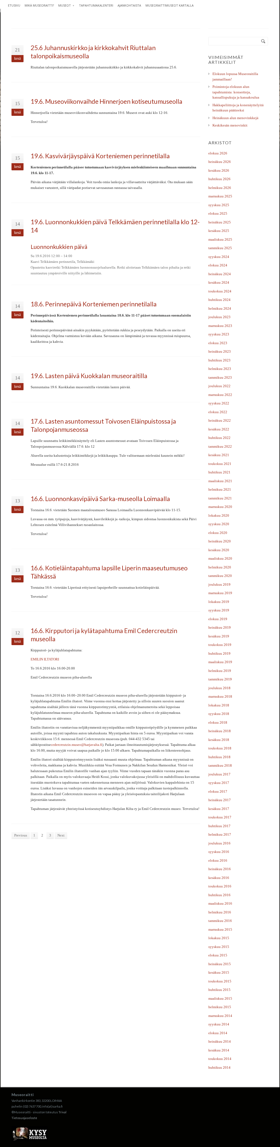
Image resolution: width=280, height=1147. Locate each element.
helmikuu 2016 (219, 912)
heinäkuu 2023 (219, 351)
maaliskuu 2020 (220, 558)
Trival (62, 1112)
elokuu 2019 (217, 619)
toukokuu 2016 (219, 886)
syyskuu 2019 (218, 610)
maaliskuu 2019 (220, 662)
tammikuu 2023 (220, 377)
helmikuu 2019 (219, 671)
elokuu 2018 (217, 722)
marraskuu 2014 (220, 1016)
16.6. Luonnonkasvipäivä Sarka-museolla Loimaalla (100, 498)
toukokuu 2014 (219, 1059)
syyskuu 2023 (218, 334)
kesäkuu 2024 (218, 282)
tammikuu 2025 (220, 248)
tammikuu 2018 (220, 765)
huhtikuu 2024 (219, 300)
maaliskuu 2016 (220, 903)
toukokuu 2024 (219, 291)
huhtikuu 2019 (219, 653)
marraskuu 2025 (220, 196)
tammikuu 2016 (220, 921)
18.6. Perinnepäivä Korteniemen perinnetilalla (94, 304)
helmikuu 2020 (219, 567)
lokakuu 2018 (218, 705)
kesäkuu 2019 (218, 636)
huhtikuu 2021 (219, 472)
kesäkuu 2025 (218, 231)
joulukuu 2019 (219, 584)
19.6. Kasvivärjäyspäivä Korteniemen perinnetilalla (100, 156)
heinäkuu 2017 (219, 800)
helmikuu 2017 (219, 834)
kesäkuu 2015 (218, 972)
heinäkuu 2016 (219, 869)
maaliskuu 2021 (220, 481)
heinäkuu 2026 (219, 162)
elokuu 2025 (217, 213)
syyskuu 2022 (218, 403)
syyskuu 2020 (218, 524)
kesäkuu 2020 (218, 550)
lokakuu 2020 (218, 515)
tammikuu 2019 (220, 679)
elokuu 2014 (217, 1033)
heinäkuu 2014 (219, 1041)
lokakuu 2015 (218, 938)
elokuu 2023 (217, 343)
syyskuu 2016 (218, 852)
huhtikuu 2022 (219, 438)
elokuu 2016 (217, 860)
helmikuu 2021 (219, 489)
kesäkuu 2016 (218, 878)
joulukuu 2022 (219, 386)
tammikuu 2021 (220, 498)
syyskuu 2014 (218, 1024)
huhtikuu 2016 (219, 895)
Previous (20, 835)
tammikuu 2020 (220, 576)
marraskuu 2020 (220, 507)
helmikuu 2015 (219, 1007)
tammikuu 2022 (220, 446)
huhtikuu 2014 (219, 1067)
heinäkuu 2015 (219, 964)
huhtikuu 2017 (219, 826)
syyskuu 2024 (218, 257)
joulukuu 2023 (219, 317)
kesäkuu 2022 (218, 429)
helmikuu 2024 (219, 308)
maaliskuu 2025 (220, 239)
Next (61, 835)
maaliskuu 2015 (220, 998)
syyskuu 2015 (218, 947)
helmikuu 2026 (219, 188)
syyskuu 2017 (218, 783)
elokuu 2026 (217, 153)
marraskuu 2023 (220, 326)
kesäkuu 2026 (218, 170)
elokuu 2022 (217, 412)
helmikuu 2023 (219, 369)
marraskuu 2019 (220, 593)
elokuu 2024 (217, 265)
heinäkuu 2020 (219, 541)
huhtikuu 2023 (219, 360)
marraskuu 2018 (220, 696)
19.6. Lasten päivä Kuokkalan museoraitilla (89, 376)
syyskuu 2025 (218, 205)
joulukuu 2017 (219, 774)
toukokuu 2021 (219, 464)
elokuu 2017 (217, 791)
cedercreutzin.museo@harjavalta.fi (76, 745)
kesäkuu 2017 (218, 809)
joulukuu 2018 (219, 688)
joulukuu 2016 (219, 843)
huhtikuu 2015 (219, 990)
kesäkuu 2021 (218, 455)
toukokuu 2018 (219, 748)
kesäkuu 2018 (218, 740)
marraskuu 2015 (220, 929)
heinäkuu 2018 (219, 731)
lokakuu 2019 (218, 602)
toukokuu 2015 (219, 981)
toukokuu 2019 (219, 645)
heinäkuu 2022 (219, 420)
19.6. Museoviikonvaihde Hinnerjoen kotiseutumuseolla (106, 101)
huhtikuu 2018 (219, 757)
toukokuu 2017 (219, 817)
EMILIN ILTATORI (45, 659)
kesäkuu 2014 (218, 1050)
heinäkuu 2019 (219, 627)
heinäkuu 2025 (219, 222)
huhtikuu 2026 (219, 179)
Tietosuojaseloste (24, 1118)
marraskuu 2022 (220, 395)
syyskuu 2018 (218, 714)
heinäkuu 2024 (219, 274)
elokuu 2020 (217, 533)
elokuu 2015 (217, 955)
